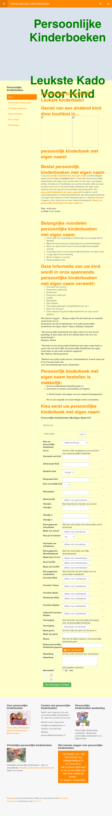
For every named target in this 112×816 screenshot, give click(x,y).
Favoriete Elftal (50, 577)
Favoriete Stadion (51, 605)
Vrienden (47, 503)
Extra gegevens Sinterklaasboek (50, 552)
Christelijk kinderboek (17, 108)
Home (10, 97)
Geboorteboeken (15, 113)
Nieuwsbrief (48, 670)
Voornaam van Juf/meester (49, 544)
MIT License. (63, 798)
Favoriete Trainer (51, 585)
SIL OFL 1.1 (37, 801)
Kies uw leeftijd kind (52, 483)
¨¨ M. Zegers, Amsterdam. (73, 767)
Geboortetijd (49, 499)
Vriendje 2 (47, 514)
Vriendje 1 (47, 507)
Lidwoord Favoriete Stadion (52, 614)
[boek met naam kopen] (18, 717)
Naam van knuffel (51, 566)
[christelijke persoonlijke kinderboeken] (16, 754)
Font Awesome (12, 801)
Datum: (46, 638)
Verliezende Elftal (51, 597)
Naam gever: (49, 630)
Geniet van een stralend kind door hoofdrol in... (71, 111)
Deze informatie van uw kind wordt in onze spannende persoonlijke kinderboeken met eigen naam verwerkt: (70, 274)
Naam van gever (50, 634)
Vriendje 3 (47, 519)
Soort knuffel (49, 561)
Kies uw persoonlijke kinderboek (49, 444)
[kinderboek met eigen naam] (69, 131)
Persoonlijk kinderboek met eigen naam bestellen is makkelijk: (69, 377)
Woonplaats (48, 491)
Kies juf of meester (52, 535)
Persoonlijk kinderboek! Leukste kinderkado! (66, 96)
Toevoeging (48, 620)
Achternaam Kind (51, 463)
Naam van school (51, 530)
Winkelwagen (14, 125)
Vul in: (46, 450)
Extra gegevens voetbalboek (50, 573)
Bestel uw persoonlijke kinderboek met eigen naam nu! (71, 201)
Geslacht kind (49, 471)
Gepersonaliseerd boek (17, 730)
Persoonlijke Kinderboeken (19, 102)
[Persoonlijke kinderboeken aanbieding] (82, 719)
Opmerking (48, 657)
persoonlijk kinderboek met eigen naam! (69, 154)
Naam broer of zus (51, 557)
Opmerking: (48, 653)
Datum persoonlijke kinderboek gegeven (52, 645)
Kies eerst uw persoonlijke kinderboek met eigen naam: (71, 409)
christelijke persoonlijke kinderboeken (35, 767)
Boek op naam (13, 733)
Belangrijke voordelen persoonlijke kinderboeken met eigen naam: (69, 228)
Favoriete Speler (50, 592)
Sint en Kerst (13, 119)
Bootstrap (10, 798)
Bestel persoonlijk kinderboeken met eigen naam (72, 169)
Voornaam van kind (52, 456)
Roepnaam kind (50, 479)
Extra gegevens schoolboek (50, 526)
